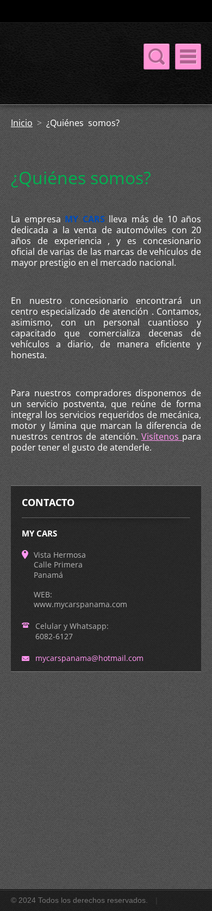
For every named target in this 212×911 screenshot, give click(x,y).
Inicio (22, 123)
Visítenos (161, 436)
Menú (188, 56)
